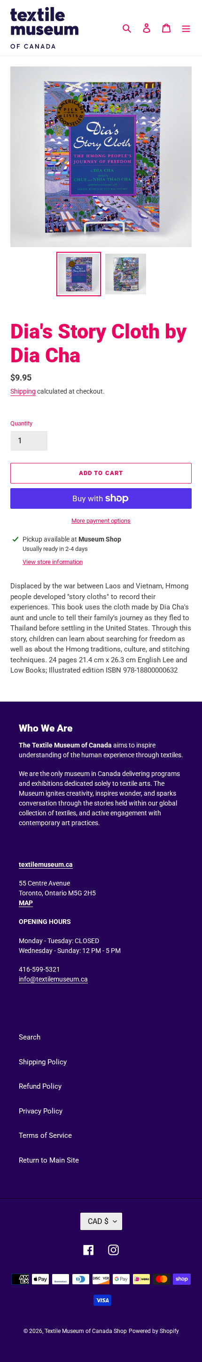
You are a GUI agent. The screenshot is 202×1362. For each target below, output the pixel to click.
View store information (53, 561)
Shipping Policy (43, 1062)
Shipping (23, 391)
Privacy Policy (40, 1111)
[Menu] (186, 28)
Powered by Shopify (154, 1331)
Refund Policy (40, 1086)
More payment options (101, 520)
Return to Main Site (49, 1160)
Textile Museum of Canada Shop (86, 1331)
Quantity (21, 423)
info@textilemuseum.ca (53, 979)
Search (29, 1037)
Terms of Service (45, 1135)
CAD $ (98, 1221)
